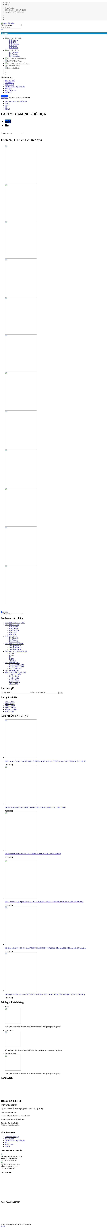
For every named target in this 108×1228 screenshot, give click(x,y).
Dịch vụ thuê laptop (13, 68)
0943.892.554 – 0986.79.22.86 (15, 10)
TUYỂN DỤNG (10, 90)
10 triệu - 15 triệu (15, 674)
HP (6, 107)
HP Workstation (14, 56)
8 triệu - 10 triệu (14, 682)
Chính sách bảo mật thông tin (15, 86)
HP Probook (13, 54)
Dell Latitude (13, 40)
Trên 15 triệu (13, 684)
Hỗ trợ (7, 4)
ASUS (7, 103)
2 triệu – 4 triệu (10, 702)
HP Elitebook (13, 52)
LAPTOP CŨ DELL (14, 38)
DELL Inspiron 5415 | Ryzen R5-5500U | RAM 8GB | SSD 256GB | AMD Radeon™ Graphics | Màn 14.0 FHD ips (44, 902)
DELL (7, 105)
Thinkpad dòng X (15, 649)
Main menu (4, 96)
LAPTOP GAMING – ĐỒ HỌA (18, 63)
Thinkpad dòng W (15, 647)
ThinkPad (12, 661)
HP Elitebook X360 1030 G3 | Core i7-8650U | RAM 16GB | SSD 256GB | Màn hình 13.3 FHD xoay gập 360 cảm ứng (45, 948)
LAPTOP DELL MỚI (16, 666)
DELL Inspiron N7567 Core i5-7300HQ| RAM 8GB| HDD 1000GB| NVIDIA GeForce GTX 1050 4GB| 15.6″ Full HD (45, 761)
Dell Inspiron (13, 48)
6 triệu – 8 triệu (10, 706)
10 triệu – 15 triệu (11, 709)
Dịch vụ (7, 2)
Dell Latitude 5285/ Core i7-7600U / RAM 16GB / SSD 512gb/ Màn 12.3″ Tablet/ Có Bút (35, 807)
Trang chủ (4, 98)
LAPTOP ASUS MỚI (16, 665)
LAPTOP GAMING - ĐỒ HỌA (16, 101)
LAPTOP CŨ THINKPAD (16, 58)
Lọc (61, 693)
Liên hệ (7, 1146)
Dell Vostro (13, 46)
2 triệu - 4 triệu (14, 676)
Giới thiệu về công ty (12, 1137)
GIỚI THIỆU (9, 83)
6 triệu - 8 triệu (14, 680)
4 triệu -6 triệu (14, 678)
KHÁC (7, 109)
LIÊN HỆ (8, 92)
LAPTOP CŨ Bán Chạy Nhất (15, 623)
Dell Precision (14, 44)
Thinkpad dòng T (15, 646)
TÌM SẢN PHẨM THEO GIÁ (15, 672)
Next (6, 612)
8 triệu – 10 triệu (10, 707)
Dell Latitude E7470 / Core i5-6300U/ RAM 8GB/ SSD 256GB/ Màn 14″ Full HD (33, 854)
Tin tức (7, 1142)
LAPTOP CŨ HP (13, 50)
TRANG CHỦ (10, 81)
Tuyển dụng (9, 1144)
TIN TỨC (8, 88)
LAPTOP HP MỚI (15, 668)
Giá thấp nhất (5, 693)
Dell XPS (12, 42)
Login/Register (10, 8)
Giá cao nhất (34, 693)
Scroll (3, 1226)
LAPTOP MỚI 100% (12, 65)
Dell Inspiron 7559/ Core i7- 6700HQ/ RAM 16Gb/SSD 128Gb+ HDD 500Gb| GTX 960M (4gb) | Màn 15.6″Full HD (45, 994)
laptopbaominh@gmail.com (14, 12)
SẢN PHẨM (9, 85)
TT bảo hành (9, 1139)
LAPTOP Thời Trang (14, 61)
